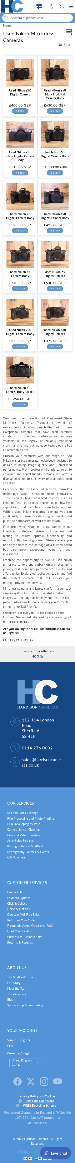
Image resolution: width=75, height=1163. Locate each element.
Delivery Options (18, 909)
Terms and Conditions (39, 1101)
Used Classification (19, 931)
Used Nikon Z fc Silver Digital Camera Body (20, 156)
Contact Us (14, 892)
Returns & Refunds (20, 942)
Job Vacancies (16, 994)
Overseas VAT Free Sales (23, 914)
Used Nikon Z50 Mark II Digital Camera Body (55, 94)
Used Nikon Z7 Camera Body (20, 274)
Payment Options (19, 898)
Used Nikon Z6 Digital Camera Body (20, 216)
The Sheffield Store (20, 977)
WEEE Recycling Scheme (39, 1105)
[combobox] (37, 18)
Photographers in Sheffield (25, 846)
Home (7, 25)
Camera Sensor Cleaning (23, 829)
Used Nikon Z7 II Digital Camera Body (55, 154)
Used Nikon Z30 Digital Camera (20, 92)
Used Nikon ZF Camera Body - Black (20, 390)
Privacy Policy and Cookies (38, 1096)
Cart (10, 1045)
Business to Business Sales (25, 937)
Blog (10, 999)
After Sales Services (20, 840)
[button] (62, 6)
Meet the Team (17, 988)
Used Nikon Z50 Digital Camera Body (55, 216)
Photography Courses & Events (28, 852)
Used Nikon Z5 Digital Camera (55, 274)
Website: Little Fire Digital (34, 1151)
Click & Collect (17, 903)
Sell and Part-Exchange (22, 813)
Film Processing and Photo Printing (30, 818)
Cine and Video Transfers (23, 835)
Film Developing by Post (23, 824)
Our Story (14, 983)
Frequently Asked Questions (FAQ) (30, 925)
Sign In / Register (18, 1040)
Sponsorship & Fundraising (25, 1005)
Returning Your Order (21, 920)
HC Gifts (37, 656)
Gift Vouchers (16, 857)
